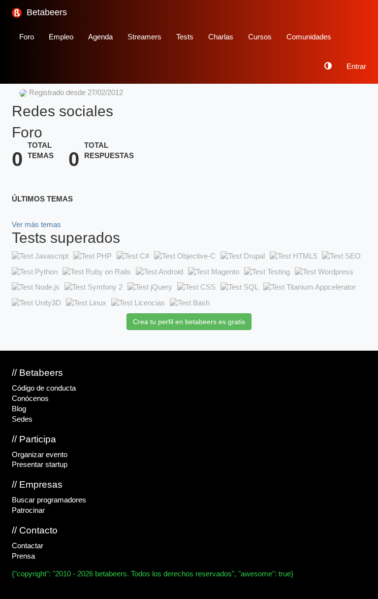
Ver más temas (36, 225)
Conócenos (30, 398)
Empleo (61, 37)
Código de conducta (44, 388)
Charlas (220, 37)
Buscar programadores (49, 500)
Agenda (100, 37)
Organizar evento (39, 455)
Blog (19, 409)
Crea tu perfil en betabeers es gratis (189, 322)
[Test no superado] (40, 256)
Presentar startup (39, 464)
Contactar (27, 546)
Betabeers (45, 12)
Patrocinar (28, 510)
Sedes (22, 419)
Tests (184, 37)
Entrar (356, 66)
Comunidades (308, 37)
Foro (26, 37)
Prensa (23, 556)
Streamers (144, 37)
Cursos (260, 37)
